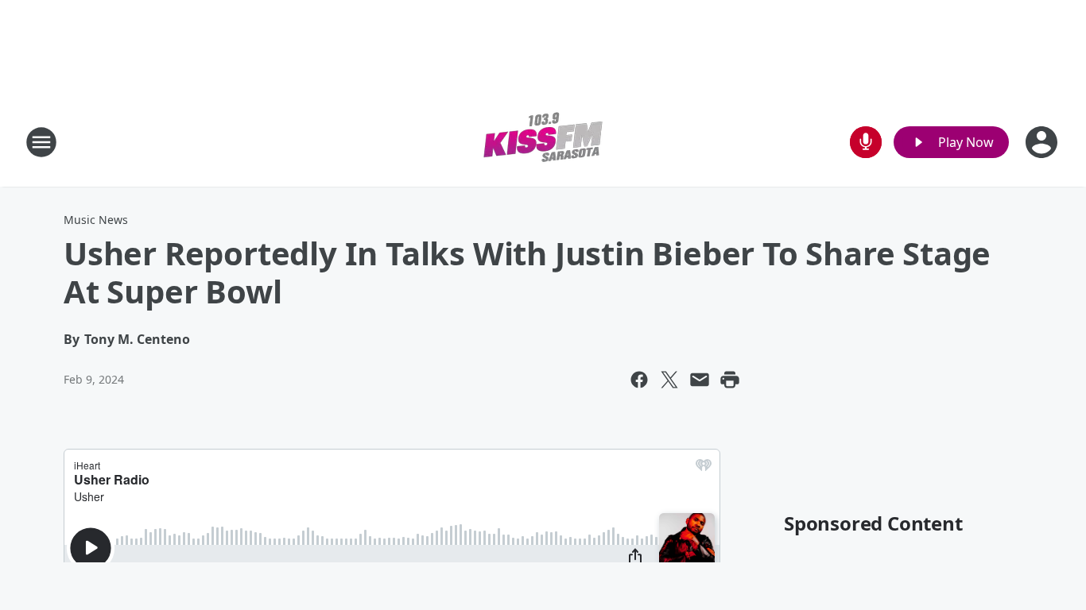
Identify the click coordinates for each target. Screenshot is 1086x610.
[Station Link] (543, 141)
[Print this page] (730, 380)
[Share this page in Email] (699, 380)
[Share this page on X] (669, 380)
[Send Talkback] (866, 142)
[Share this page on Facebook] (639, 380)
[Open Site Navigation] (41, 142)
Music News (96, 219)
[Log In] (1043, 142)
